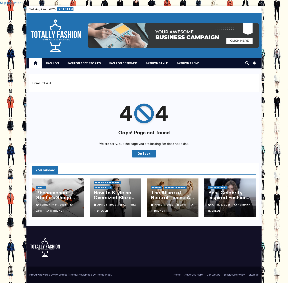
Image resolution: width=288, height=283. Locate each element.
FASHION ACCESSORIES (84, 63)
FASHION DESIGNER (123, 63)
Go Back (144, 154)
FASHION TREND (188, 63)
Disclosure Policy (234, 274)
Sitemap (254, 274)
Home (36, 83)
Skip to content (11, 3)
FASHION (52, 63)
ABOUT (41, 187)
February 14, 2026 (53, 204)
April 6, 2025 (107, 204)
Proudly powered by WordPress (48, 274)
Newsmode (85, 274)
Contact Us (213, 274)
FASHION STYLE (157, 63)
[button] (247, 63)
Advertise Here (194, 274)
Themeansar (103, 274)
